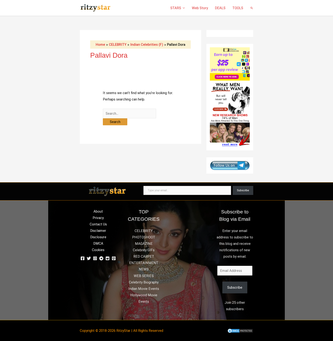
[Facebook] (82, 258)
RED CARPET (143, 256)
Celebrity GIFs (144, 250)
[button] (251, 8)
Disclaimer (98, 231)
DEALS (220, 8)
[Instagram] (95, 258)
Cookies (98, 250)
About (98, 211)
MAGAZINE (144, 244)
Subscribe (243, 190)
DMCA (98, 243)
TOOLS (237, 8)
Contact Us (98, 224)
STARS (175, 8)
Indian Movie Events (143, 289)
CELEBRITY (144, 231)
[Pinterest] (114, 258)
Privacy (98, 218)
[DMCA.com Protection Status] (240, 331)
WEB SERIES (144, 276)
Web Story (200, 8)
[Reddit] (107, 258)
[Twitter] (89, 258)
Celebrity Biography (144, 282)
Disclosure (98, 237)
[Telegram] (101, 258)
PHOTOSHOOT (143, 237)
